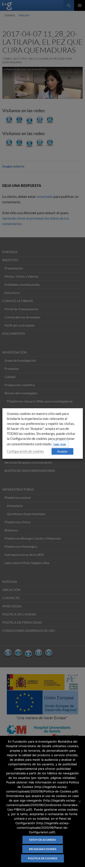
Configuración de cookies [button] (25, 451)
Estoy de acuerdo (42, 839)
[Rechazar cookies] (79, 801)
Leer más (59, 444)
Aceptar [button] (62, 451)
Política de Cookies (42, 858)
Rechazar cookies (42, 849)
